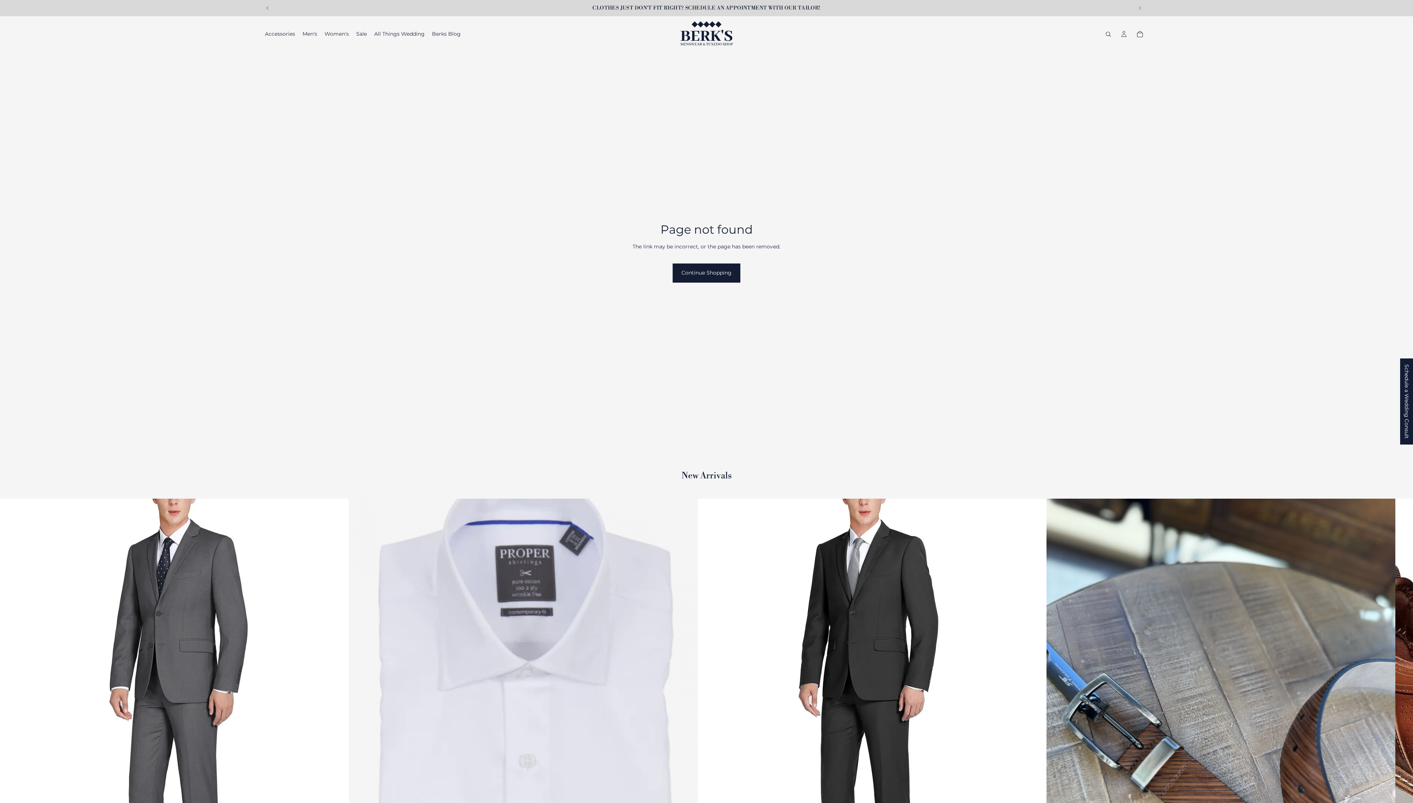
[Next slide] (1140, 8)
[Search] (1108, 34)
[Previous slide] (267, 8)
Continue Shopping (706, 272)
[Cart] (1140, 34)
